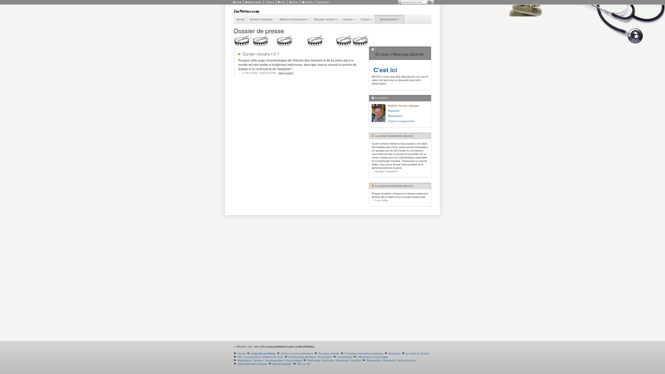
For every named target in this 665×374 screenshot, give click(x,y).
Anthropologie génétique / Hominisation (310, 357)
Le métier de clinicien (417, 353)
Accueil (238, 2)
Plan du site (303, 364)
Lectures (348, 19)
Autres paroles (389, 19)
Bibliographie (395, 116)
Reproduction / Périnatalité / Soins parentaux (390, 360)
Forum (283, 2)
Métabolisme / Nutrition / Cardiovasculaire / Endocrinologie (270, 360)
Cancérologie (344, 357)
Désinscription (323, 2)
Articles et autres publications (297, 353)
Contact (295, 2)
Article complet (285, 73)
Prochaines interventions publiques (364, 353)
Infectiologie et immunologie (372, 357)
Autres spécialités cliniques (252, 364)
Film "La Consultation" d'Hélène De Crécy (260, 357)
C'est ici (384, 69)
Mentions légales (254, 2)
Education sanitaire (325, 19)
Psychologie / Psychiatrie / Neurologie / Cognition (334, 360)
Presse (270, 2)
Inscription (308, 2)
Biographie (394, 110)
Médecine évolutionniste (293, 19)
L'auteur (365, 19)
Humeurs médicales (261, 19)
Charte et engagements (401, 121)
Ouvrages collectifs (328, 353)
